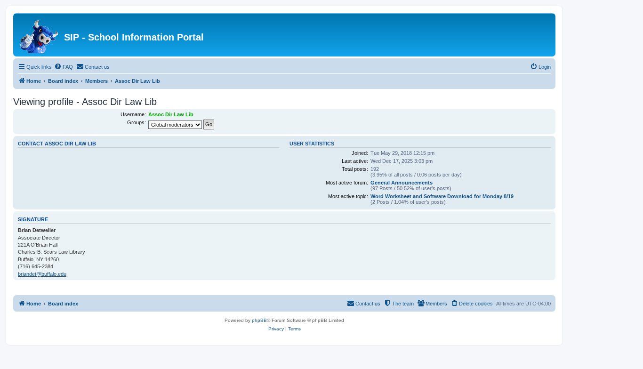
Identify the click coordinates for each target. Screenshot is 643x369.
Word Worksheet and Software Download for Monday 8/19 (442, 196)
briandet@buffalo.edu (42, 274)
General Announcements (401, 182)
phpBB (259, 320)
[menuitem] (63, 66)
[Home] (40, 35)
